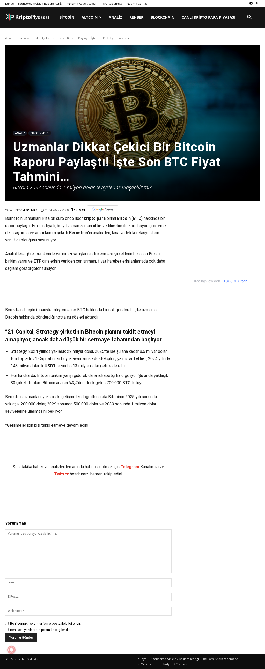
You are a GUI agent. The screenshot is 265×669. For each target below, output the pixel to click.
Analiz (9, 38)
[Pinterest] (65, 494)
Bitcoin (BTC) (39, 133)
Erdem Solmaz (26, 210)
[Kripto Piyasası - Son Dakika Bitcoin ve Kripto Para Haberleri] (27, 17)
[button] (249, 17)
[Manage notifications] (11, 650)
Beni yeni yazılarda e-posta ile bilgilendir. (40, 630)
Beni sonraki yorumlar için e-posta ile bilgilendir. (45, 623)
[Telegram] (251, 3)
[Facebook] (41, 494)
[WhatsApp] (77, 494)
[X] (257, 3)
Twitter (61, 473)
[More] (101, 494)
